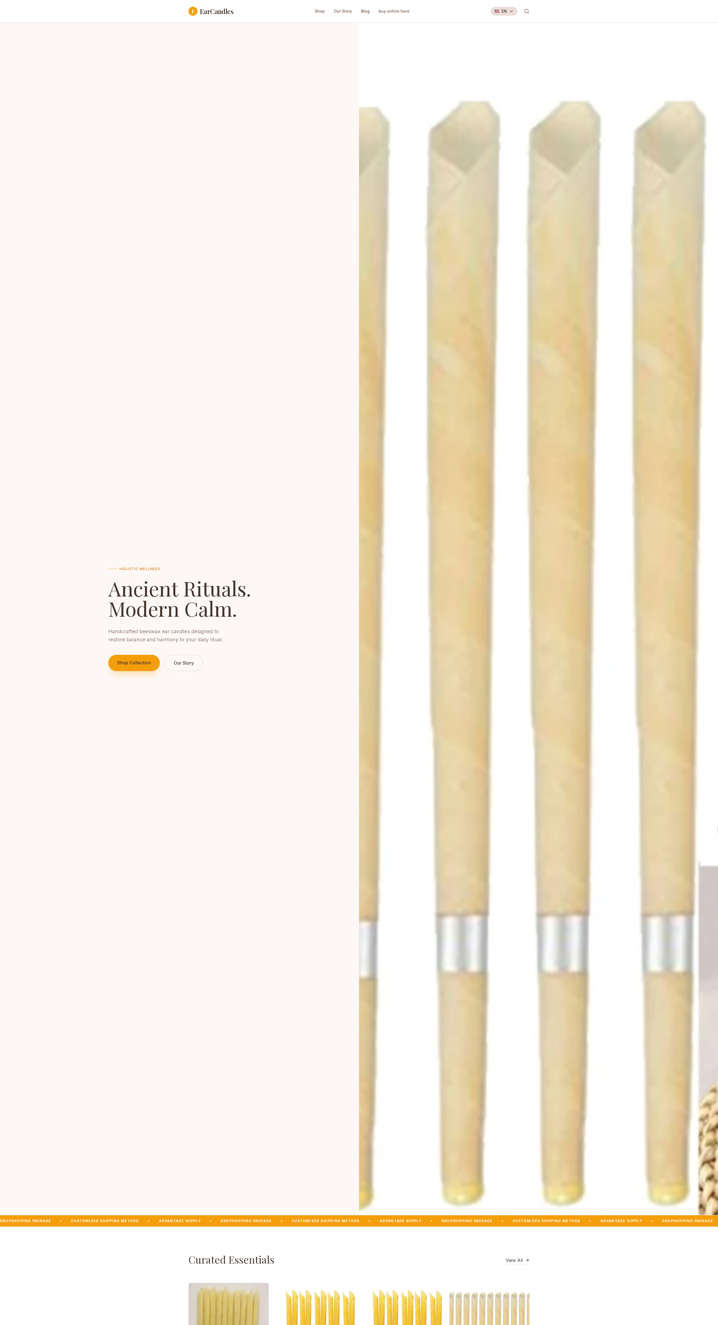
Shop (320, 11)
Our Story (343, 11)
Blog (365, 11)
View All (514, 1260)
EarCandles (212, 11)
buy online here (394, 11)
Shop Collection (134, 662)
